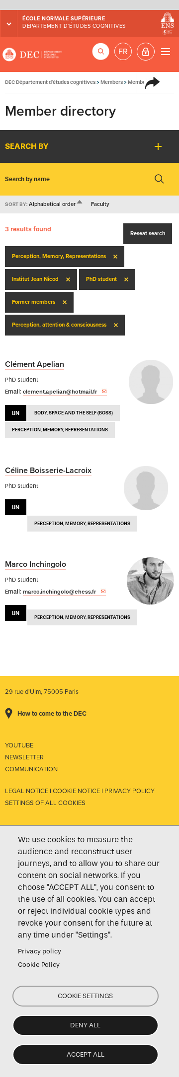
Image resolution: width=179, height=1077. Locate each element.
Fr (123, 52)
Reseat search (147, 233)
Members (111, 82)
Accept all (85, 1054)
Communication (31, 769)
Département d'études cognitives (74, 26)
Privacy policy (39, 951)
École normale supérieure (63, 18)
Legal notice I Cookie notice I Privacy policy (80, 791)
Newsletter (24, 757)
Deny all (85, 1025)
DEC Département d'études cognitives (32, 54)
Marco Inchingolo (35, 564)
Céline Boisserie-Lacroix (48, 470)
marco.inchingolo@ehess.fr (59, 591)
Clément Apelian (34, 364)
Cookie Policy (39, 964)
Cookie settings (85, 996)
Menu (165, 51)
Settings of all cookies (45, 803)
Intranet (146, 52)
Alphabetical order (56, 204)
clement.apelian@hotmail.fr (60, 391)
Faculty (100, 204)
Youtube (19, 745)
